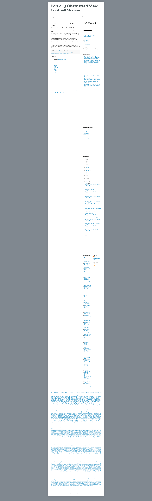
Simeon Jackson (67, 429)
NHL (88, 427)
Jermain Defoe (61, 463)
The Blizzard (86, 40)
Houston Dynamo (76, 395)
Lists (68, 467)
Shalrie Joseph (71, 445)
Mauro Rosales (53, 442)
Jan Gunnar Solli (75, 438)
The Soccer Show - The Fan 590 (87, 360)
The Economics (92, 480)
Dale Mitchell (81, 423)
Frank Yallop (76, 405)
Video (67, 394)
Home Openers (55, 426)
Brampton (69, 450)
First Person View (72, 396)
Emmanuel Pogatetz (88, 456)
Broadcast (52, 433)
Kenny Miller (92, 426)
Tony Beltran (64, 446)
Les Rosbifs (53, 467)
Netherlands (61, 471)
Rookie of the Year (91, 428)
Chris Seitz (84, 452)
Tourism (76, 430)
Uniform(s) (93, 482)
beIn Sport (89, 485)
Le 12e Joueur (86, 309)
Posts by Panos (87, 330)
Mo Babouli (69, 442)
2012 (85, 164)
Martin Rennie (53, 408)
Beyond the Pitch (82, 422)
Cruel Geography (87, 277)
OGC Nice (68, 472)
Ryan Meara (73, 477)
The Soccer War (67, 481)
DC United (81, 396)
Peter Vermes (96, 400)
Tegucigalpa (73, 480)
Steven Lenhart (97, 429)
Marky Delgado (77, 468)
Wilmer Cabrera (83, 484)
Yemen (66, 485)
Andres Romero (53, 417)
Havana (90, 461)
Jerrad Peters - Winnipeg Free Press (87, 303)
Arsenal (55, 413)
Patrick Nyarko (68, 428)
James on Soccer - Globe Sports (87, 298)
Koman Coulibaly (55, 466)
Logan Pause (72, 467)
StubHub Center (86, 479)
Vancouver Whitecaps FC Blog (87, 371)
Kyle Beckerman (95, 409)
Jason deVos (61, 419)
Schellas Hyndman (53, 429)
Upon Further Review (88, 430)
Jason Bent (94, 462)
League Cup (84, 466)
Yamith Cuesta (63, 485)
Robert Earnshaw (60, 421)
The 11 (85, 347)
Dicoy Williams (97, 454)
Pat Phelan (90, 473)
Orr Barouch (57, 443)
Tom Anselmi (60, 446)
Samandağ (55, 65)
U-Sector (85, 366)
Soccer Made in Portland (88, 39)
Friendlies (91, 402)
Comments (97, 266)
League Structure (89, 466)
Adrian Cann (66, 431)
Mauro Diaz (72, 469)
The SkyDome (55, 446)
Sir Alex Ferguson (71, 429)
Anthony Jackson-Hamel (62, 432)
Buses (52, 451)
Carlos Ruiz (91, 451)
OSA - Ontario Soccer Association (87, 328)
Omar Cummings (53, 443)
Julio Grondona (88, 464)
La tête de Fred (86, 307)
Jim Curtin (65, 426)
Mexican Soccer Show (79, 469)
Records (69, 444)
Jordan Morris (53, 464)
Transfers (74, 410)
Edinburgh (58, 456)
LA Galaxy (89, 395)
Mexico (58, 410)
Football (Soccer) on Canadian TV (87, 287)
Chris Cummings (72, 452)
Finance (80, 409)
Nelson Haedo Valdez (56, 471)
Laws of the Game (80, 466)
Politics (94, 443)
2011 (85, 235)
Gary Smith (52, 460)
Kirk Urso (99, 439)
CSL (51, 423)
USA (55, 401)
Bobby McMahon (55, 450)
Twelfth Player (86, 365)
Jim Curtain (69, 463)
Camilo (57, 423)
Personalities (87, 443)
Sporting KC (71, 394)
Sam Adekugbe (66, 408)
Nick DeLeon (73, 420)
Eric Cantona (70, 411)
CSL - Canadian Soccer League (87, 279)
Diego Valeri (67, 418)
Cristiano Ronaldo (83, 453)
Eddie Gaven (87, 413)
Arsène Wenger (61, 422)
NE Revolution (79, 397)
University (52, 483)
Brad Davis (55, 405)
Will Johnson (86, 396)
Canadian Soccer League (67, 451)
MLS (52, 392)
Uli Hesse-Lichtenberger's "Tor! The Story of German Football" (92, 136)
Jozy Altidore (82, 405)
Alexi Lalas (79, 431)
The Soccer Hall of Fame (87, 358)
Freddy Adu (78, 411)
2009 (60, 447)
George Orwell (69, 460)
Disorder (78, 455)
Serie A (68, 445)
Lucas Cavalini (80, 467)
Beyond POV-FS (64, 392)
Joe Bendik (52, 439)
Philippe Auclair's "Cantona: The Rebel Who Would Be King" (92, 132)
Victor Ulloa (68, 483)
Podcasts (59, 400)
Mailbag (55, 410)
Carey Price (75, 451)
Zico (83, 485)
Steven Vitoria (78, 408)
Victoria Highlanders (73, 483)
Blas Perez (99, 410)
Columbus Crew (94, 395)
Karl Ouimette (87, 405)
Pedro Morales (84, 443)
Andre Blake (59, 448)
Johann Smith (79, 463)
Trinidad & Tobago (79, 446)
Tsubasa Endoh (71, 482)
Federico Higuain (96, 401)
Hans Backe (97, 437)
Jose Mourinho (81, 439)
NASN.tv (86, 427)
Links (62, 402)
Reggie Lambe (95, 415)
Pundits (52, 476)
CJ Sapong (58, 405)
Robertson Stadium (98, 476)
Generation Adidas (60, 460)
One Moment (95, 472)
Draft (69, 409)
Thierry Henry (71, 403)
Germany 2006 (76, 460)
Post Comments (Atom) (59, 92)
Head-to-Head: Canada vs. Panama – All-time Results (92, 76)
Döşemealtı (56, 67)
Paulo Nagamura (79, 443)
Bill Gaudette (98, 449)
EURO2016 (95, 435)
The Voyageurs (87, 363)
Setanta (63, 478)
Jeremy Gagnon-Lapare (90, 438)
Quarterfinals (76, 428)
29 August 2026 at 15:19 (62, 59)
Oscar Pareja (71, 415)
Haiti (95, 437)
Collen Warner (62, 453)
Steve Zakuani (61, 479)
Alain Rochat (74, 431)
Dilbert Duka (59, 455)
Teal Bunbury (59, 416)
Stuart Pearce (82, 479)
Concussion (72, 423)
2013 (85, 162)
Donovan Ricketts (84, 455)
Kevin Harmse (89, 465)
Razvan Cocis (66, 444)
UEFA (82, 446)
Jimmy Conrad (99, 438)
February (87, 181)
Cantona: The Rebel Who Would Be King (58, 409)
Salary (54, 445)
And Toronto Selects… (89, 213)
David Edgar (71, 454)
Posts (96, 264)
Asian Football (68, 432)
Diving (79, 435)
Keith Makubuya (67, 465)
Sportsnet (86, 445)
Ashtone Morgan (74, 397)
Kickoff (52, 466)
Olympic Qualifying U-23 (54, 428)
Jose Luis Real (61, 464)
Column (68, 453)
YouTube (55, 431)
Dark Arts (65, 454)
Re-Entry (70, 476)
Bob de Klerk (94, 408)
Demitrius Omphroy (88, 454)
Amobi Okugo (56, 448)
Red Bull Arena (56, 421)
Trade (62, 482)
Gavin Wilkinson (70, 437)
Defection (78, 454)
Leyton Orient (57, 467)
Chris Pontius (70, 413)
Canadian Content (81, 399)
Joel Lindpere (58, 439)
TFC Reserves (62, 480)
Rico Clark (90, 476)
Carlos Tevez (95, 451)
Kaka (85, 426)
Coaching (52, 434)
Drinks (70, 418)
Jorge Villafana (57, 464)
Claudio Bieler (96, 433)
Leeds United (99, 466)
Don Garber (88, 435)
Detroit (70, 435)
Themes (70, 481)
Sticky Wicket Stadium (66, 479)
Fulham (59, 437)
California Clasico (57, 451)
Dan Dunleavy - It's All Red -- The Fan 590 (87, 281)
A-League (95, 421)
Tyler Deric (75, 482)
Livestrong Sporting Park (61, 427)
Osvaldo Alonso (61, 443)
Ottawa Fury (74, 473)
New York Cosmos (70, 471)
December (87, 165)
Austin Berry (71, 422)
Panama (98, 399)
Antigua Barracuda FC (84, 448)
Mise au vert (86, 315)
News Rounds (77, 471)
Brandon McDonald (78, 450)
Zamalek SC (81, 485)
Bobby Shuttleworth (60, 450)
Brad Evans (95, 432)
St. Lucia (98, 415)
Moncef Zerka (70, 470)
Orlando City (62, 428)
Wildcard (52, 431)
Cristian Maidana (76, 423)
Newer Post (53, 90)
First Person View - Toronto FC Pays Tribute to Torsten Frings (92, 71)
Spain (84, 445)
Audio (63, 449)
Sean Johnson (67, 412)
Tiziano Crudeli (76, 481)
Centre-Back (67, 433)
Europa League (78, 436)
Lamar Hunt (66, 466)
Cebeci (55, 66)
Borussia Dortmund (88, 422)
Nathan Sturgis (98, 470)
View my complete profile (96, 259)
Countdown (74, 413)
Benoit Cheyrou (84, 432)
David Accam (68, 454)
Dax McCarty (63, 418)
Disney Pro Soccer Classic (73, 455)
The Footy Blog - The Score (87, 353)
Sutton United (95, 479)
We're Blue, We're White (87, 382)
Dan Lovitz (54, 454)
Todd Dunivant (63, 430)
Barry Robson (79, 432)
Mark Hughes (73, 468)
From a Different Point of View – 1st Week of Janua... (93, 224)
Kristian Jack (62, 466)
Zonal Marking (86, 485)
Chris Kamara (77, 452)
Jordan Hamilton (73, 426)
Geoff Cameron (74, 437)
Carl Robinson (86, 417)
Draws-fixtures (94, 455)
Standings (53, 479)
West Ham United (57, 484)
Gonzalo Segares (85, 437)
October (87, 169)
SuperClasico (54, 416)
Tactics (52, 394)
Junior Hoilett (92, 464)
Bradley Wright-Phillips (94, 422)
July (86, 173)
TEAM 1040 (58, 480)
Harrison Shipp (96, 418)
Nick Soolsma (57, 412)
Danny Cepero (58, 454)
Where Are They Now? (88, 421)
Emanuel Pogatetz (72, 456)
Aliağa (55, 69)
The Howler (86, 134)
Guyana (82, 461)
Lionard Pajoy (66, 467)
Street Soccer (78, 479)
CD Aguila (99, 422)
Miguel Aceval (99, 469)
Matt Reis (64, 469)
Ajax (80, 447)
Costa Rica (97, 417)
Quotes (60, 444)
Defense (98, 423)
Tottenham (56, 482)
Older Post (78, 90)
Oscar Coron (56, 473)
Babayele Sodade (69, 449)
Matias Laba (61, 420)
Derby (100, 423)
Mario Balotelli (62, 468)
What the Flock (75, 484)
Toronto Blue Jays (72, 430)
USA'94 (89, 482)
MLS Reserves (93, 467)
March (87, 180)
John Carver (65, 439)
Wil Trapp (99, 430)
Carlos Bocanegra (56, 433)
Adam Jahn (65, 447)
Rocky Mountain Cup (57, 477)
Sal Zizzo (81, 477)
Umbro (86, 446)
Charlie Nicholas (61, 452)
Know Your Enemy (97, 392)
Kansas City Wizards (55, 465)
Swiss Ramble (99, 479)
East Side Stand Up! (87, 284)
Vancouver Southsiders (86, 369)
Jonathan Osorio (56, 397)
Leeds (96, 466)
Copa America (75, 453)
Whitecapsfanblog (87, 386)
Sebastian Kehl (58, 429)
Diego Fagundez (66, 405)
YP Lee (93, 421)
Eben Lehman (52, 456)
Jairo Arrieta (61, 414)
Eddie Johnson (81, 418)
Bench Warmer (87, 264)
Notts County (65, 472)
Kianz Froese (97, 465)
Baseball (77, 449)
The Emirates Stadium (97, 480)
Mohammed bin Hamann (64, 470)
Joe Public (72, 463)
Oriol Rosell (52, 473)
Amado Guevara (53, 422)
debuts (55, 447)
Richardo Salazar (86, 476)
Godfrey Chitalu (65, 461)
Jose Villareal (64, 464)
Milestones (60, 442)
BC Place (74, 422)
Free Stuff (54, 437)
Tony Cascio (88, 481)
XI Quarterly (86, 138)
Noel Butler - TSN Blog (87, 323)
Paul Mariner (68, 400)
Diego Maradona (55, 455)
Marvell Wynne (91, 468)
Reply (55, 72)
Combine (55, 434)
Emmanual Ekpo (82, 456)
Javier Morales (89, 411)
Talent (64, 480)
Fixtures (75, 411)
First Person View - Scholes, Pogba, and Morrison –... (92, 218)
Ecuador (56, 456)
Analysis (98, 412)
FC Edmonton (95, 413)
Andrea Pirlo (88, 431)
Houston (56, 414)
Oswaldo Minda (65, 473)
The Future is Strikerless (86, 356)
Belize (84, 449)
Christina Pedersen (88, 452)
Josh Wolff (78, 464)
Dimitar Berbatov (67, 455)
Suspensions (99, 445)
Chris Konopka (78, 433)
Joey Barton (75, 463)
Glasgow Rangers (53, 461)
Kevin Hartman (97, 419)
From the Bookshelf (64, 52)
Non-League (57, 415)
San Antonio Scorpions (89, 477)
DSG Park (97, 453)
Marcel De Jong (91, 414)
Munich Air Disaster (84, 470)
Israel (73, 462)
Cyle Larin (79, 404)
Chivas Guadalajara (66, 452)
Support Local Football (86, 343)
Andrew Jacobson (63, 448)
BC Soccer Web (87, 263)
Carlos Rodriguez (87, 451)
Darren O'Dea (85, 423)
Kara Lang (59, 465)
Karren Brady (62, 465)
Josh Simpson (75, 464)
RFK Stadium (62, 444)
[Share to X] (65, 50)
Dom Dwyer (85, 435)
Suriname (96, 445)
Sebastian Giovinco (73, 404)
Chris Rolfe (94, 417)
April (86, 178)
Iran (56, 419)
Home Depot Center (55, 438)
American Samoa (84, 431)
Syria (55, 480)
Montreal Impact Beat (87, 319)
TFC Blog (86, 344)
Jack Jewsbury (82, 462)
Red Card (71, 402)
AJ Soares (59, 431)
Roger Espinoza (90, 444)
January (87, 183)
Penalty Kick (75, 415)
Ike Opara (65, 462)
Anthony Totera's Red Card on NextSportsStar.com (89, 36)
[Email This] (63, 50)
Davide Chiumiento (94, 423)
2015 (85, 159)
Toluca (58, 446)
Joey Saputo (61, 439)
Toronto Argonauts (96, 481)
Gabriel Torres (66, 437)
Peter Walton (91, 443)
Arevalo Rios (94, 448)
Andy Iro (55, 432)
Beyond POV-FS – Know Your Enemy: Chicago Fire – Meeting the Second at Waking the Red (92, 79)
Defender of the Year (82, 454)
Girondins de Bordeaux (95, 460)
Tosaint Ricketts (74, 446)
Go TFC (85, 295)
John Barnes (83, 463)
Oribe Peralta (99, 472)
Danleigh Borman (87, 434)
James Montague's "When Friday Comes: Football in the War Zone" (91, 129)
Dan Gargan (78, 413)
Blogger (83, 493)
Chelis (73, 433)
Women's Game (81, 410)
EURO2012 (92, 435)
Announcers (79, 448)
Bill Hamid (70, 417)
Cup (70, 434)
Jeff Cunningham (66, 419)
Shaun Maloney (66, 478)
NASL (100, 414)
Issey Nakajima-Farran (62, 438)
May (86, 177)
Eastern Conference (75, 418)
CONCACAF (90, 396)
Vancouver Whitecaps (79, 394)
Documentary (82, 435)
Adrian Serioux (73, 447)
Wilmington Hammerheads (89, 484)
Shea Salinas (70, 478)
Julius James (82, 426)
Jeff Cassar (97, 462)
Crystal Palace (91, 453)
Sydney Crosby (53, 480)
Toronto (81, 408)
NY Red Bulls (83, 395)
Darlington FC (96, 434)
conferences (52, 447)
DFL (95, 453)
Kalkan (55, 64)
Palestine (54, 53)
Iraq (58, 438)
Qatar (54, 476)
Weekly (92, 446)
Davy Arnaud (59, 418)
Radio (69, 404)
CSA (51, 411)
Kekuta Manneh (92, 419)
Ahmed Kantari (78, 447)
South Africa (92, 478)
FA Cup (82, 436)
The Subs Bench (87, 361)
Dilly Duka (76, 435)
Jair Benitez (89, 462)
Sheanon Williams (74, 478)
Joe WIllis (55, 439)
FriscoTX (56, 437)
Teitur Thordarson (77, 480)
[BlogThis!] (64, 50)
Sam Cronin (99, 428)
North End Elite (87, 324)
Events (86, 418)
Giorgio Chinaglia (89, 460)
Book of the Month (56, 52)
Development (62, 411)
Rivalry (64, 412)
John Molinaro (91, 463)
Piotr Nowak (85, 415)
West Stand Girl (87, 383)
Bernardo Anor (78, 422)
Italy (58, 414)
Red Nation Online (87, 334)
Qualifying (72, 398)
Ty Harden (83, 430)
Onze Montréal (87, 326)
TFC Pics (85, 346)
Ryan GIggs (69, 477)
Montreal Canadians (74, 442)
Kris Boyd (59, 466)
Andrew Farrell (97, 431)
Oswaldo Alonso (60, 473)
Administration (69, 447)
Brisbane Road (94, 450)
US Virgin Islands (83, 482)
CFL (54, 451)
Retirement (61, 412)
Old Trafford (92, 442)
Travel (69, 416)
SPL (75, 477)
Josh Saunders (78, 426)
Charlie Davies (54, 411)
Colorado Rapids (90, 397)
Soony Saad (88, 478)
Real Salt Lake (89, 394)
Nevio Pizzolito (65, 471)
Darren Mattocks (82, 413)
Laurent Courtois (75, 466)
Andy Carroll (68, 448)
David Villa (89, 423)
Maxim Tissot (57, 408)
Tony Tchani (68, 430)
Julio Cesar (85, 439)
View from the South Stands (86, 373)
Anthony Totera (89, 408)
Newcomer (74, 471)
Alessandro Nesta (86, 410)
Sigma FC (78, 478)
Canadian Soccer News (88, 37)
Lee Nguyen (94, 405)
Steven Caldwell (93, 429)
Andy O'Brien (72, 448)
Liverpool (85, 414)
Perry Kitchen (91, 420)
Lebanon (74, 52)
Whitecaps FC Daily (87, 384)
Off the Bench (79, 472)
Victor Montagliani (64, 483)
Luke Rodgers (70, 427)
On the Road (74, 401)
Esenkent (55, 70)
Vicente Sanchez (59, 483)
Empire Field (70, 436)
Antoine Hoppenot (63, 417)
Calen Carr (53, 423)
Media (85, 399)
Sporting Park (77, 429)
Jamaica (58, 426)
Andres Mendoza (92, 431)
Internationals (53, 403)
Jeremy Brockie (57, 463)
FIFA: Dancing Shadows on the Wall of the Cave (92, 65)
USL (84, 421)
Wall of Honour (87, 483)
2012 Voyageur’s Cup (88, 228)
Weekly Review (89, 392)
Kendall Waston (71, 465)
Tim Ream (72, 481)
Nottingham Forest (60, 472)
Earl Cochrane (99, 435)
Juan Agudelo (87, 409)
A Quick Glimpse (89, 416)
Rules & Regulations (95, 444)
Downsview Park (89, 455)
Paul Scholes (74, 443)
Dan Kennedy (59, 411)
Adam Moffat (93, 412)
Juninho (82, 414)
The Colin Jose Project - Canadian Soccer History (87, 349)
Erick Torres (96, 456)
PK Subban (81, 473)
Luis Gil (54, 420)
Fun (60, 437)
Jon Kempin (99, 463)
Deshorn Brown (93, 454)
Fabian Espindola (89, 418)
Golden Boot (70, 461)
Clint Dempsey (68, 423)
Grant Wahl (93, 437)
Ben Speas (87, 449)
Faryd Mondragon (94, 436)
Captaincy (72, 451)
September (88, 170)
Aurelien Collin (86, 403)
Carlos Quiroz (83, 451)
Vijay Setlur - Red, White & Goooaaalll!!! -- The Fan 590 (87, 376)
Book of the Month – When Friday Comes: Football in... (92, 207)
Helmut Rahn (93, 461)
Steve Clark (88, 429)
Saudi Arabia (98, 477)
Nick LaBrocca (53, 415)
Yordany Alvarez (69, 485)
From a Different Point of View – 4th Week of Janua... (93, 190)
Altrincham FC (97, 447)
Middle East (66, 401)
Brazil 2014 (95, 403)
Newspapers (81, 471)
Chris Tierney (83, 433)
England (90, 398)
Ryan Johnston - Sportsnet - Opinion (87, 340)
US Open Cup (79, 416)
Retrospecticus (78, 444)
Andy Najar (57, 422)
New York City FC (94, 427)
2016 (85, 158)
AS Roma (62, 447)
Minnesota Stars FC (53, 470)
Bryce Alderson (98, 450)
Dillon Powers (73, 435)
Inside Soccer (86, 296)
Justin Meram (92, 439)
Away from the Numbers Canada (87, 262)
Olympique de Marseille (90, 472)
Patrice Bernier (58, 396)
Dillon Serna (62, 455)
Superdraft (65, 410)
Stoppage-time (74, 479)
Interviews (54, 419)
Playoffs (98, 396)
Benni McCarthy (94, 449)
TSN (100, 429)
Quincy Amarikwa (89, 415)
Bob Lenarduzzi (61, 413)
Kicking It (100, 465)
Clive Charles (98, 452)
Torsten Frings (80, 402)
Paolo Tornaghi (86, 473)
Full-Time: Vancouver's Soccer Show (87, 291)
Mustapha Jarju (89, 470)
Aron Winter (79, 398)
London (88, 414)
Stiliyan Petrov (90, 445)
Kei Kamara (90, 405)
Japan (92, 462)
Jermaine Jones (62, 426)
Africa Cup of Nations (98, 416)
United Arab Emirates (98, 482)
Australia (65, 449)
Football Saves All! (87, 288)
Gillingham (85, 460)
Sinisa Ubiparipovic (82, 478)
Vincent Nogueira (82, 483)
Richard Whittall (81, 476)
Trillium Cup (80, 430)
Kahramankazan (56, 62)
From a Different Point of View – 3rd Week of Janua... (93, 204)
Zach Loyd (99, 446)
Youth (82, 403)
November (88, 167)
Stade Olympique (81, 429)
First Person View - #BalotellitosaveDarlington (90, 211)
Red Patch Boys (87, 335)
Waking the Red (87, 44)
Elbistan (55, 68)
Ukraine (91, 482)
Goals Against (61, 461)
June (86, 175)
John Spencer (79, 419)
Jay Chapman (85, 438)
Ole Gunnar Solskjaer (84, 472)
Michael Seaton (93, 469)
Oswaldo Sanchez (69, 473)
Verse (97, 430)
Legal (51, 467)
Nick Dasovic (79, 442)
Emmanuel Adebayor (65, 436)
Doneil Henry (65, 398)
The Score (63, 481)
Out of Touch (86, 329)
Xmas (97, 446)
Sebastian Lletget (55, 478)
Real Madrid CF (74, 476)
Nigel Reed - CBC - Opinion (87, 321)
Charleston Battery (55, 452)
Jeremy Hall (75, 419)
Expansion (90, 413)
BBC (92, 408)
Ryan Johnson (83, 404)
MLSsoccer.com (75, 399)
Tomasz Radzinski (84, 481)
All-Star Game (91, 410)
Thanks (52, 446)
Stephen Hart (74, 408)
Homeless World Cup (56, 462)
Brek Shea (98, 408)
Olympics (81, 420)
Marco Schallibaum (96, 414)
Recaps (77, 476)
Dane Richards (78, 434)
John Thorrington (95, 463)
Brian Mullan (86, 450)
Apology (91, 448)
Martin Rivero (84, 468)
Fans (73, 405)
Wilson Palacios (95, 484)
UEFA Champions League (74, 416)
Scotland (60, 445)
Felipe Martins (77, 409)
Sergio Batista (60, 478)
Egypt (84, 418)
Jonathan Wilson (69, 439)
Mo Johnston (83, 427)
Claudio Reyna (94, 452)
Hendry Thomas (97, 461)
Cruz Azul (87, 453)
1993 (58, 447)
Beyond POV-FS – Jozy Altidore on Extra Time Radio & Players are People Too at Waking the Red (92, 85)
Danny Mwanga (92, 434)
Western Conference (63, 484)
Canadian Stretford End (87, 273)
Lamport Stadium (70, 466)
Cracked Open (79, 453)
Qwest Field (56, 476)
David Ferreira (55, 418)
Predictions (94, 420)
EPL (71, 409)
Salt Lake (84, 477)
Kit (100, 439)
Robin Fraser (82, 444)
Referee (75, 398)
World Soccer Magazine (56, 485)
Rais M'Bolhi (60, 476)
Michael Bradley (78, 427)
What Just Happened (87, 412)
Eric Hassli (70, 405)
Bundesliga (79, 417)
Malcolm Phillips (99, 467)
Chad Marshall (65, 413)
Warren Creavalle (91, 483)
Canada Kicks (86, 267)
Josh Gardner (71, 464)
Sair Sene (52, 445)
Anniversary (75, 448)
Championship (99, 451)
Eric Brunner (92, 456)
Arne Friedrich (53, 449)
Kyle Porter (95, 399)
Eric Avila (73, 409)
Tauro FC (67, 480)
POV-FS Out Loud (66, 402)
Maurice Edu (74, 427)
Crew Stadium (67, 434)
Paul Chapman (98, 473)
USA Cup (86, 482)
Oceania (71, 472)
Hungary (60, 462)
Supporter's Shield (91, 479)
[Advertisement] (88, 107)
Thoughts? (79, 400)
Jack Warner (67, 438)
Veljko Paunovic (94, 430)
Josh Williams (84, 419)
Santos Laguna (88, 404)
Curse (94, 453)
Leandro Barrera (93, 466)
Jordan (78, 439)
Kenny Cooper (88, 426)
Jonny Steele (69, 426)
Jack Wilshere (71, 438)
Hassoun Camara (85, 461)
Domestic (80, 455)
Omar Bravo (99, 442)
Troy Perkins (67, 482)
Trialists (65, 482)
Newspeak (84, 471)
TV (56, 416)
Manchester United (98, 405)
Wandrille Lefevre (84, 416)
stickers (92, 485)
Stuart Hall (93, 445)
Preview (78, 392)
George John (78, 437)
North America (61, 415)
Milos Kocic (70, 401)
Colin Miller (58, 453)
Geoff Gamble (64, 460)
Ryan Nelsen (75, 402)
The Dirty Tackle (87, 480)
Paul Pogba (72, 428)
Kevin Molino (93, 465)
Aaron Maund (62, 431)
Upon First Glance (77, 403)
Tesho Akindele (66, 399)
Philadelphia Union (58, 395)
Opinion (59, 428)
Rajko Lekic (63, 476)
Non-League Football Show (94, 471)
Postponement (98, 443)
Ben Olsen (91, 403)
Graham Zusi (54, 402)
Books (60, 52)
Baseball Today (80, 449)
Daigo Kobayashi (73, 434)
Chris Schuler (80, 452)
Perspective (79, 415)
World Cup (85, 397)
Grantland (73, 461)
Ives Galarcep (76, 462)
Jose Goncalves (73, 414)
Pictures (82, 415)
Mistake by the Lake (87, 316)
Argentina (97, 448)
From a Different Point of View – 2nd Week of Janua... (93, 209)
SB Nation (96, 428)
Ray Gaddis (67, 476)
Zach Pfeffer (77, 485)
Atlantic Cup (72, 432)
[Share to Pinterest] (68, 50)
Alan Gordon (99, 421)
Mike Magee (65, 420)
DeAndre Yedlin (59, 435)
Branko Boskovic (99, 432)
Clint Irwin (99, 433)
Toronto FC (57, 392)
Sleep (86, 478)
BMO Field (95, 394)
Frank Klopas (83, 409)
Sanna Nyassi (57, 445)
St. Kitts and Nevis (72, 421)
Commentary (71, 453)
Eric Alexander (74, 436)
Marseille (80, 468)
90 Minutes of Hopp (86, 257)
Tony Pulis (92, 481)
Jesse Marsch (69, 414)
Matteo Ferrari (68, 469)
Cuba (98, 403)
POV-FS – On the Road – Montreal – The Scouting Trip (91, 82)
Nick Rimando (77, 420)
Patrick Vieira (71, 443)
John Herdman (87, 463)
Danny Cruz (61, 454)
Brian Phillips (90, 450)
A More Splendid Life (87, 260)
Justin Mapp (88, 419)
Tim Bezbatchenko (58, 430)
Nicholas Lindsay (88, 471)
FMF (90, 436)
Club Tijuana (54, 453)
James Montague (70, 52)
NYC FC (90, 427)
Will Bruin (77, 410)
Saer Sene (100, 444)
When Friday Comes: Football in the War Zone (62, 53)
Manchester (57, 420)
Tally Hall (76, 421)
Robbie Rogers (94, 476)
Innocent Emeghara (70, 462)
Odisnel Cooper (74, 472)
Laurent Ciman (55, 427)
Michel (96, 469)
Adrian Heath (70, 431)
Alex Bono (77, 431)
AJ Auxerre (93, 416)
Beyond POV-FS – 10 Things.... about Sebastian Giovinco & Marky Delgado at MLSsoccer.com (92, 73)
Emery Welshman (55, 436)
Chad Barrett (90, 417)
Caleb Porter (82, 417)
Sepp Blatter (62, 429)
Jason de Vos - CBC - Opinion (87, 301)
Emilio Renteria (60, 436)
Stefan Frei (85, 429)
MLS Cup (70, 399)
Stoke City (71, 479)
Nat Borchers (94, 470)
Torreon (54, 482)
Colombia (65, 453)
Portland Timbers (66, 395)
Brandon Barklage (73, 450)
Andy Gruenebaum (58, 417)
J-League (79, 462)
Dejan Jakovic (66, 409)
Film (97, 436)
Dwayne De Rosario (65, 396)
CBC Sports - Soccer (86, 276)
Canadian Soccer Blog (87, 269)
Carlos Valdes (60, 423)
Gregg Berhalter (82, 411)
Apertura (88, 448)
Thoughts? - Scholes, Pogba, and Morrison (92, 222)
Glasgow (100, 460)
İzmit (54, 63)
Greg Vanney (95, 402)
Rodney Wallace (86, 444)
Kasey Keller (96, 439)
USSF (84, 446)
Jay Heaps (59, 402)
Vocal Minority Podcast (80, 412)
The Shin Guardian (87, 41)
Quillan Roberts (56, 444)
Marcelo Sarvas (58, 468)
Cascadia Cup (62, 405)
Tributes (82, 421)
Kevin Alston (81, 465)
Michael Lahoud (85, 469)
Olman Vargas (96, 442)
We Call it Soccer (87, 380)
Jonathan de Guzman (74, 439)
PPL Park (84, 420)
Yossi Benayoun (74, 485)
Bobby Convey (88, 432)
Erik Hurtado (99, 456)
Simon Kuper (75, 445)
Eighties (65, 456)
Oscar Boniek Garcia (66, 415)
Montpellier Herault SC (75, 470)
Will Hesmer (94, 446)
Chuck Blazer (92, 433)
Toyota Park (60, 482)
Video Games (78, 483)
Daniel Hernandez (82, 434)
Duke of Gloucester (98, 455)
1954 (57, 447)
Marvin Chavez (96, 468)
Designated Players (66, 435)
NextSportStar (69, 420)
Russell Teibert (67, 397)
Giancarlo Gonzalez (81, 460)
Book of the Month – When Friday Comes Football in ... (92, 185)
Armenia (100, 448)
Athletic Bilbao (60, 449)
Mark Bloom (66, 468)
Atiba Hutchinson (66, 422)
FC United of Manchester (86, 436)
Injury (86, 411)
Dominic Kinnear (60, 401)
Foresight (95, 397)
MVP (95, 467)
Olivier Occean (99, 427)
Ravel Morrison (80, 428)
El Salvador (66, 411)
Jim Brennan (95, 438)
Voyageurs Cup (60, 398)
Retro (84, 428)
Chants (71, 433)
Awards (57, 413)
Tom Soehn (80, 481)
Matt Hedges (61, 469)
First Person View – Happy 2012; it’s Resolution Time (91, 233)
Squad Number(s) (96, 478)
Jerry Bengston (66, 463)
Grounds (79, 405)
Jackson (58, 419)
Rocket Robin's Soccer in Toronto (87, 337)
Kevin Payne (91, 409)
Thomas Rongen (53, 430)
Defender (62, 435)
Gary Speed (55, 460)
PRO (65, 428)
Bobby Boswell (75, 417)
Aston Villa (56, 449)
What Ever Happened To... (69, 484)
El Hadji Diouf (68, 456)
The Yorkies (86, 364)
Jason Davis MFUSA (80, 438)
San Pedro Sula (94, 477)
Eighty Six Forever (87, 285)
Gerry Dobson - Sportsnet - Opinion (87, 294)
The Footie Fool (87, 351)
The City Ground (82, 480)
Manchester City (53, 468)
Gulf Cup (79, 461)
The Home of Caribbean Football (57, 481)
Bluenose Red (86, 266)
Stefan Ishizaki (57, 479)
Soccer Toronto (87, 341)
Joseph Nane (68, 464)
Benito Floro (90, 449)
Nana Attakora (61, 404)
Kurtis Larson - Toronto (87, 306)
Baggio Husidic (74, 449)
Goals (54, 414)
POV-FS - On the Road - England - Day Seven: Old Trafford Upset (92, 68)
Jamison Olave (65, 414)
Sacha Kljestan (78, 477)
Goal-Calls (57, 461)
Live (70, 467)
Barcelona (67, 417)
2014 (85, 161)
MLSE (99, 409)
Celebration (64, 423)
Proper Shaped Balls (87, 333)
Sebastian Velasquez (64, 445)
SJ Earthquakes (62, 397)
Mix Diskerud (58, 470)
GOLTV (63, 437)
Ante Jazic (57, 432)
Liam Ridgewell (62, 467)
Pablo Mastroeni (66, 443)
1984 (57, 431)
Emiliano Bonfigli (78, 456)
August (87, 172)
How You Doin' (84, 400)
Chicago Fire (77, 396)
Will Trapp (79, 484)
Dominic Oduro (86, 402)
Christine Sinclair (87, 433)
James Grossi (96, 256)
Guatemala (76, 461)
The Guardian (75, 412)
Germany (98, 413)
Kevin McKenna (97, 426)
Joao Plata (56, 404)
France (93, 418)
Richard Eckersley (74, 400)
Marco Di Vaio (58, 403)
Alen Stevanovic (86, 447)
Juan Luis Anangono (83, 464)
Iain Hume (63, 462)
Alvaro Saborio (96, 410)
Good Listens (89, 437)
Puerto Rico (98, 420)
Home (65, 90)
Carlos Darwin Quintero (62, 433)
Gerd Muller (72, 460)
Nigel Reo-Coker (83, 442)
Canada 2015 (62, 451)
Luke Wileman (89, 467)
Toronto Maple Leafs (69, 446)
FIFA (73, 411)
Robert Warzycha (66, 421)
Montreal (53, 412)
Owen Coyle (77, 473)
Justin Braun (88, 439)
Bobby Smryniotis (66, 450)
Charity (52, 452)
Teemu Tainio (70, 480)
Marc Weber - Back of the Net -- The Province (87, 313)
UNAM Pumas (79, 482)
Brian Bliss (83, 450)
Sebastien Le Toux (65, 403)
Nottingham (55, 472)
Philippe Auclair (61, 408)
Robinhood (52, 477)
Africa (96, 412)
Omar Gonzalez (61, 410)
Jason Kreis (63, 400)
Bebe (83, 449)
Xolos (60, 485)
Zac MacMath (84, 408)
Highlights (61, 399)
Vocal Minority (86, 43)
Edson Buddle (62, 456)
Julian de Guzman (90, 400)
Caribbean (78, 451)
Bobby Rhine (91, 432)
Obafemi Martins (87, 442)
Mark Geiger (69, 468)
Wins (98, 484)
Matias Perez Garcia (56, 469)
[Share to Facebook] (67, 50)
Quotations (66, 404)
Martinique (87, 468)
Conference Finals (62, 434)
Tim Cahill (66, 416)
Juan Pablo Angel (78, 414)
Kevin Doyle (85, 465)
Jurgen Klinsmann (96, 464)
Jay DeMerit (93, 411)
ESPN (72, 418)
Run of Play (66, 477)
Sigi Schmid (70, 408)
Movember (79, 470)
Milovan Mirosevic (65, 442)
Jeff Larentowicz (71, 419)
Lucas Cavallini (84, 467)
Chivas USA (95, 396)
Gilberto (81, 437)
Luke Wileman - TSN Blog (87, 311)
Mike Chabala (57, 442)
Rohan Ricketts (62, 477)
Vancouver (55, 483)
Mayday (75, 469)
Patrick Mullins (94, 473)
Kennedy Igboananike (77, 465)
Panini (83, 473)
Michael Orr (89, 469)
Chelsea (75, 433)
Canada (82, 392)
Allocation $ (93, 447)
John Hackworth (97, 411)
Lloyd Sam (66, 427)
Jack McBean (86, 462)
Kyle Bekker (55, 400)
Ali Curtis (89, 447)
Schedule (93, 404)
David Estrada (54, 435)
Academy (97, 404)
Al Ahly (83, 447)
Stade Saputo (71, 412)
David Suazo (75, 454)
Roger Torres (87, 428)
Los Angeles (76, 467)
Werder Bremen (96, 483)
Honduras (99, 402)
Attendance (76, 432)
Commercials (58, 434)
